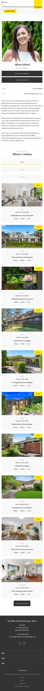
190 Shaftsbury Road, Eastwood (22, 299)
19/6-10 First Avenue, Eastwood (22, 549)
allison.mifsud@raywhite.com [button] (33, 94)
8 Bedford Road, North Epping (22, 424)
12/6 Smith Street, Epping (22, 341)
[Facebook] (20, 643)
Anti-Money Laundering (22, 686)
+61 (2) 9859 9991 (23, 634)
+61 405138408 (37, 88)
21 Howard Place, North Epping (22, 257)
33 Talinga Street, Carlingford (22, 508)
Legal (22, 680)
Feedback (22, 683)
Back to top (23, 670)
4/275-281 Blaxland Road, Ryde (22, 591)
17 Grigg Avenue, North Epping (22, 382)
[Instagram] (24, 643)
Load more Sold (22, 603)
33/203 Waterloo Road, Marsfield (22, 215)
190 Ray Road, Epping (22, 466)
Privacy (22, 677)
